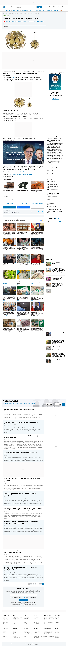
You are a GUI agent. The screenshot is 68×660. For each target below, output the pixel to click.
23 (62, 221)
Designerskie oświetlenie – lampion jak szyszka (21, 174)
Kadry (14, 10)
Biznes (18, 10)
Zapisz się (23, 600)
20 (55, 221)
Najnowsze (55, 138)
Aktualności (49, 259)
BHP (14, 622)
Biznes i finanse (36, 617)
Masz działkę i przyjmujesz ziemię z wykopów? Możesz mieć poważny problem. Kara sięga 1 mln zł (55, 162)
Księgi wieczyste (50, 197)
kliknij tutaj (29, 605)
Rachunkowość (5, 618)
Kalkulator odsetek (37, 633)
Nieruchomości (49, 10)
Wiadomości (5, 403)
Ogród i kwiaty (5, 405)
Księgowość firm (6, 615)
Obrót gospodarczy (6, 619)
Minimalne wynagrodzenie (48, 631)
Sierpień (57, 218)
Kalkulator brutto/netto (51, 181)
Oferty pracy (57, 637)
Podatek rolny (49, 212)
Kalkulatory (51, 180)
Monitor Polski (26, 631)
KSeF (61, 10)
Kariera (38, 643)
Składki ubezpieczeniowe (48, 632)
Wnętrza (16, 13)
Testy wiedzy (15, 638)
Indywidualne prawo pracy (17, 617)
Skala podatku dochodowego (49, 636)
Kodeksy (25, 636)
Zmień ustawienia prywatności (23, 643)
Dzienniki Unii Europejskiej (28, 633)
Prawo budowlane (50, 194)
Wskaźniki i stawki (47, 628)
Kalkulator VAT (36, 632)
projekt (12, 77)
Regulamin (33, 643)
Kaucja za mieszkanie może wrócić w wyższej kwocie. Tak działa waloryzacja (54, 153)
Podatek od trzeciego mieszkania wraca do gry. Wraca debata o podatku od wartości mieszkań (55, 165)
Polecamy (48, 330)
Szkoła (14, 631)
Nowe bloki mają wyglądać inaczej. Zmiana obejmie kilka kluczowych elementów (55, 156)
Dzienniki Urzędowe (27, 632)
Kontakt (47, 643)
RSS (43, 643)
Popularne (50, 138)
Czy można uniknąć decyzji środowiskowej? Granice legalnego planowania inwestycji (55, 144)
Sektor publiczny (25, 10)
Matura (14, 636)
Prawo (31, 10)
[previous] (29, 584)
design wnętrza (18, 199)
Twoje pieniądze (37, 10)
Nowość (55, 90)
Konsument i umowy (27, 619)
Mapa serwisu (58, 643)
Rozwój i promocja (6, 633)
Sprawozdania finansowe (48, 622)
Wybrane (60, 138)
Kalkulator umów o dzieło (52, 184)
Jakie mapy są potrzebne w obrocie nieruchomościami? (53, 141)
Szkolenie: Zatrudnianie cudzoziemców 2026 (55, 94)
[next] (43, 584)
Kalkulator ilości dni (37, 631)
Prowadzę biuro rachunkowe (49, 618)
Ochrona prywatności (11, 643)
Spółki (35, 618)
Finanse (21, 403)
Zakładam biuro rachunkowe (49, 617)
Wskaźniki (51, 203)
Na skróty (56, 628)
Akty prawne (26, 628)
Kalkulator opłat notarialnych (52, 186)
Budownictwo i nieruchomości (52, 201)
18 (50, 221)
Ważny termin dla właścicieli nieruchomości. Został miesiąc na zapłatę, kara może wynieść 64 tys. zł (55, 174)
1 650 (40, 584)
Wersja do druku (10, 203)
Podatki (4, 617)
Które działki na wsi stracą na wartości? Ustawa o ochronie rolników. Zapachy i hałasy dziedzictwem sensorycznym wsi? (54, 159)
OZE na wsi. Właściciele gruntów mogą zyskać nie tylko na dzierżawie (54, 171)
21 (57, 221)
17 (48, 221)
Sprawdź (55, 98)
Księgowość (8, 10)
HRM (14, 623)
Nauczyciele (15, 632)
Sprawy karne (26, 618)
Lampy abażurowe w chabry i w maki (18, 171)
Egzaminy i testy (16, 633)
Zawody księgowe (6, 622)
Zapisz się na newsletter (38, 203)
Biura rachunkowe (47, 615)
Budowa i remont (27, 403)
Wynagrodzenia (16, 618)
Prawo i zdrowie (26, 624)
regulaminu (23, 597)
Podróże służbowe (47, 633)
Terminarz (51, 218)
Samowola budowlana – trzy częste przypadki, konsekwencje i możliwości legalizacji (54, 147)
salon (12, 199)
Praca (25, 622)
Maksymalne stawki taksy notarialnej (54, 209)
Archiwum (56, 631)
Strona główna (5, 13)
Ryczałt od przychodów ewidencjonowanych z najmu (52, 207)
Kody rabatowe (57, 632)
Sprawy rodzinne (26, 617)
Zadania (4, 632)
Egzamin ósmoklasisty (17, 637)
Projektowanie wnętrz (22, 13)
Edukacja (56, 10)
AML (45, 623)
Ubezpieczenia (15, 619)
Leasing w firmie (36, 622)
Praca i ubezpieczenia (37, 619)
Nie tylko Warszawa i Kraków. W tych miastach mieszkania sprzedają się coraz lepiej (54, 150)
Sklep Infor (25, 623)
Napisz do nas (24, 203)
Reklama (52, 643)
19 (52, 221)
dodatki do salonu (6, 199)
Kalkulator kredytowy (51, 187)
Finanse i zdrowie (37, 623)
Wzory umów (57, 633)
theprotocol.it (57, 636)
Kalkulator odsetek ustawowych (53, 189)
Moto (44, 10)
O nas (4, 643)
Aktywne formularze (54, 193)
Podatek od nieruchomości (52, 196)
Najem (48, 199)
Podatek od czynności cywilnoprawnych (54, 211)
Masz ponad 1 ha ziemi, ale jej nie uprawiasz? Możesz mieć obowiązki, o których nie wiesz (54, 168)
